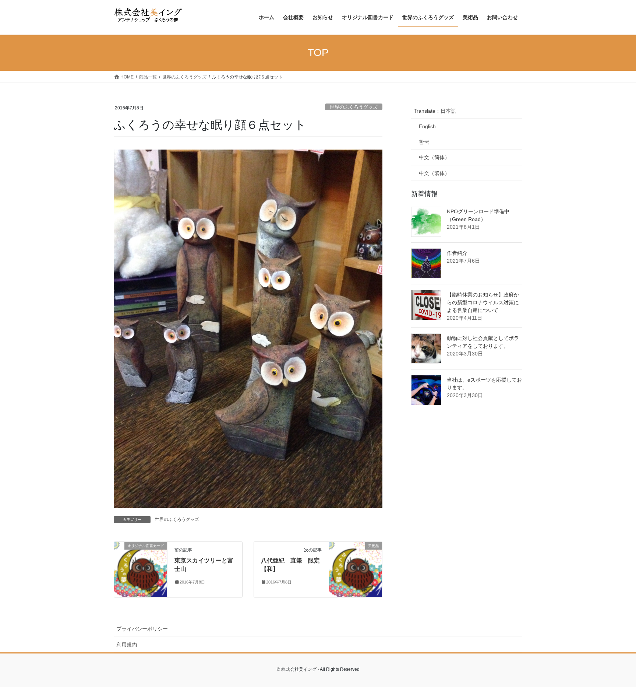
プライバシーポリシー (142, 629)
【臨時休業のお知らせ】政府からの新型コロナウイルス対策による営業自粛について (483, 302)
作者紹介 (457, 253)
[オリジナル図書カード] (140, 569)
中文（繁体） (434, 173)
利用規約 (126, 645)
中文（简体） (434, 157)
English (427, 126)
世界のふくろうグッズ (354, 107)
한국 (424, 142)
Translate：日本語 (435, 111)
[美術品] (355, 569)
